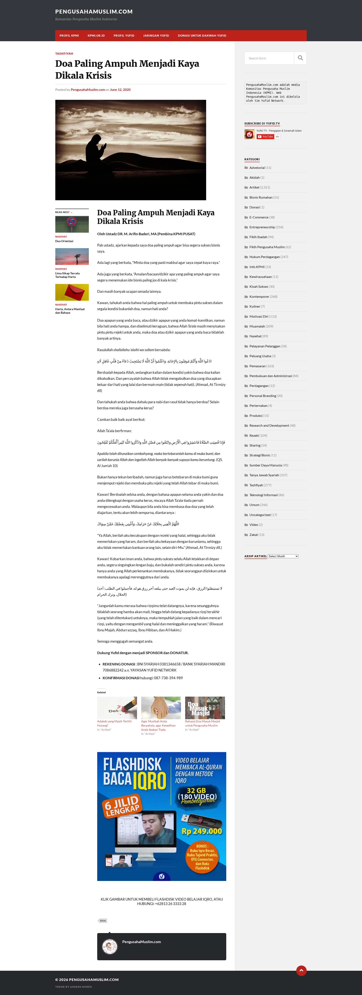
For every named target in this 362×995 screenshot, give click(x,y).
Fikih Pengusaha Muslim (267, 247)
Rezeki (254, 435)
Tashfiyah (64, 53)
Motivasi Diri (259, 316)
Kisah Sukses (259, 286)
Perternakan (259, 405)
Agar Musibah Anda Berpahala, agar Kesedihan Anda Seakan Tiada (158, 725)
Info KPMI (257, 267)
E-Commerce (259, 217)
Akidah (255, 177)
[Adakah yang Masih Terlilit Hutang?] (117, 708)
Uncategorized (260, 515)
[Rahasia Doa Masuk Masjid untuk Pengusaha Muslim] (205, 708)
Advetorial (257, 167)
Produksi (256, 415)
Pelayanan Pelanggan (265, 346)
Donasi (255, 207)
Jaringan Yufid (156, 35)
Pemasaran (258, 366)
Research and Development (269, 425)
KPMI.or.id (96, 35)
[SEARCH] (300, 58)
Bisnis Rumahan (261, 197)
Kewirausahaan (261, 277)
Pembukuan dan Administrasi (271, 376)
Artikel (254, 187)
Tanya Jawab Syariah (264, 475)
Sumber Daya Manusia (266, 465)
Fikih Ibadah (258, 237)
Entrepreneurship (262, 227)
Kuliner (255, 306)
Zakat (254, 535)
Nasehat (256, 336)
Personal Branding (263, 396)
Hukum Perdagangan (265, 257)
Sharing (255, 445)
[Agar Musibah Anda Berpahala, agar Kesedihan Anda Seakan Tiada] (161, 708)
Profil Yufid (124, 35)
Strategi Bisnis (260, 455)
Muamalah (257, 326)
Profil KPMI (69, 35)
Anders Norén (81, 986)
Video (254, 524)
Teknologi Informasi (264, 495)
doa (103, 920)
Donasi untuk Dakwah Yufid (202, 35)
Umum (254, 505)
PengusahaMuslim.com (94, 11)
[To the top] (301, 970)
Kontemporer (259, 296)
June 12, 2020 (120, 89)
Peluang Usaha (260, 356)
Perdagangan (259, 386)
